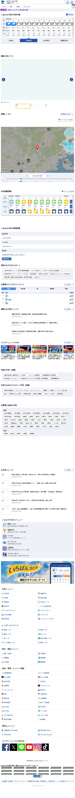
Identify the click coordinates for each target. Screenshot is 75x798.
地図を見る (6, 259)
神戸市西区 (17, 416)
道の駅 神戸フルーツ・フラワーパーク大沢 (16, 274)
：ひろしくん (5, 102)
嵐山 (5, 393)
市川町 (25, 426)
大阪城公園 (60, 393)
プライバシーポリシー (20, 781)
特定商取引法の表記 (33, 781)
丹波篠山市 (14, 423)
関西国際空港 (55, 378)
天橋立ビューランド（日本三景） (59, 390)
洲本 (6, 303)
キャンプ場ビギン (36, 270)
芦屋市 (56, 416)
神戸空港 (8, 299)
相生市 (6, 420)
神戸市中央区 (8, 416)
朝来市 (19, 433)
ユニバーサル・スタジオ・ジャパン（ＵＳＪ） (28, 390)
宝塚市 (33, 420)
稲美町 (12, 426)
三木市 (39, 420)
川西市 (52, 420)
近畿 (11, 6)
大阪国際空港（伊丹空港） (49, 375)
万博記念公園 (27, 393)
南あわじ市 (29, 423)
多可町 (6, 426)
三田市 (64, 420)
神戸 (6, 296)
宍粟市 (43, 423)
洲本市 (50, 416)
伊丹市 (63, 416)
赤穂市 (20, 420)
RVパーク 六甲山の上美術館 (51, 270)
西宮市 (44, 416)
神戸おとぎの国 (43, 274)
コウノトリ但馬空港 (34, 375)
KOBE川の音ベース (9, 270)
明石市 (37, 416)
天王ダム (37, 277)
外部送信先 (43, 781)
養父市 (12, 433)
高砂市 (45, 420)
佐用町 (57, 426)
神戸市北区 (66, 413)
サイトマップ (70, 781)
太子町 (44, 426)
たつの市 (56, 423)
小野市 (58, 420)
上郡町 (50, 426)
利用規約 (10, 781)
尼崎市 (31, 416)
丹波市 (21, 423)
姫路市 (25, 416)
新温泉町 (32, 433)
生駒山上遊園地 (37, 393)
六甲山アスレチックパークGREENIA (60, 274)
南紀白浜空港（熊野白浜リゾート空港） (15, 375)
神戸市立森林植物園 (23, 270)
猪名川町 (63, 423)
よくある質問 (61, 781)
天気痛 (5, 206)
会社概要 (4, 781)
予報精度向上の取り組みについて (37, 760)
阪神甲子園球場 (8, 390)
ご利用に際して (51, 781)
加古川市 (13, 420)
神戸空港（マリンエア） (11, 378)
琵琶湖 (45, 390)
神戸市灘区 (17, 413)
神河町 (38, 426)
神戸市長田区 (36, 413)
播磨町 (19, 426)
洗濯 (5, 211)
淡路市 (36, 423)
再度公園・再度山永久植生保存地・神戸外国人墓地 (18, 277)
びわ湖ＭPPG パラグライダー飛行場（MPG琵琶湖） (34, 378)
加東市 (49, 423)
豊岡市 (6, 433)
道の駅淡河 (33, 274)
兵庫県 (18, 6)
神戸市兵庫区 (26, 413)
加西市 (6, 423)
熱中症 (5, 201)
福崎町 (31, 426)
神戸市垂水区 (56, 413)
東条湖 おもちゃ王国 (15, 393)
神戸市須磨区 (46, 413)
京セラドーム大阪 (49, 393)
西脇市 (26, 420)
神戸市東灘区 (8, 413)
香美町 (25, 433)
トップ (3, 6)
